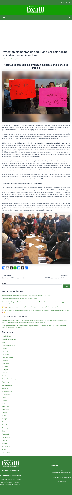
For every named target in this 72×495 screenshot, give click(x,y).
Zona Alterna (6, 452)
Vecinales (5, 443)
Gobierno (5, 388)
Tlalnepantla (6, 437)
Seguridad (5, 425)
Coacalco (5, 348)
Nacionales (5, 406)
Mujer (3, 403)
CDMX (4, 342)
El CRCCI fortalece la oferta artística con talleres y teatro (19, 298)
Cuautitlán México (7, 357)
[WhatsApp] (61, 2)
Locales (4, 400)
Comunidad (5, 354)
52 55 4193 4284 (65, 477)
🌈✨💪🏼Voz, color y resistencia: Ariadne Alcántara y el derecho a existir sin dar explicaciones (31, 307)
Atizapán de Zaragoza (9, 339)
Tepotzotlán (5, 434)
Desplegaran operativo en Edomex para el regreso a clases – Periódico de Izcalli (27, 326)
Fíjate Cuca (5, 382)
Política (4, 416)
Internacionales (7, 391)
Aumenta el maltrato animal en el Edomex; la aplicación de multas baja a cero (26, 295)
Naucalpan (5, 409)
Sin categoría (6, 428)
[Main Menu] (4, 17)
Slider (3, 431)
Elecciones (5, 376)
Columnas (5, 351)
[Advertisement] (36, 34)
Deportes (5, 360)
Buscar (4, 283)
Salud (3, 422)
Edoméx (4, 373)
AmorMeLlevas (6, 336)
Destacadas (5, 364)
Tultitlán (4, 440)
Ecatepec (5, 370)
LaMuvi (4, 397)
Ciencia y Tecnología (8, 345)
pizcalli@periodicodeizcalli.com (61, 472)
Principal (4, 419)
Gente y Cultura (7, 385)
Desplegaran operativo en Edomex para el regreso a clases (26, 322)
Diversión (5, 367)
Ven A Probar (6, 446)
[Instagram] (66, 2)
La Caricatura (6, 394)
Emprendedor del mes (9, 379)
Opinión (4, 412)
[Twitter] (69, 2)
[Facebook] (63, 2)
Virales (4, 449)
